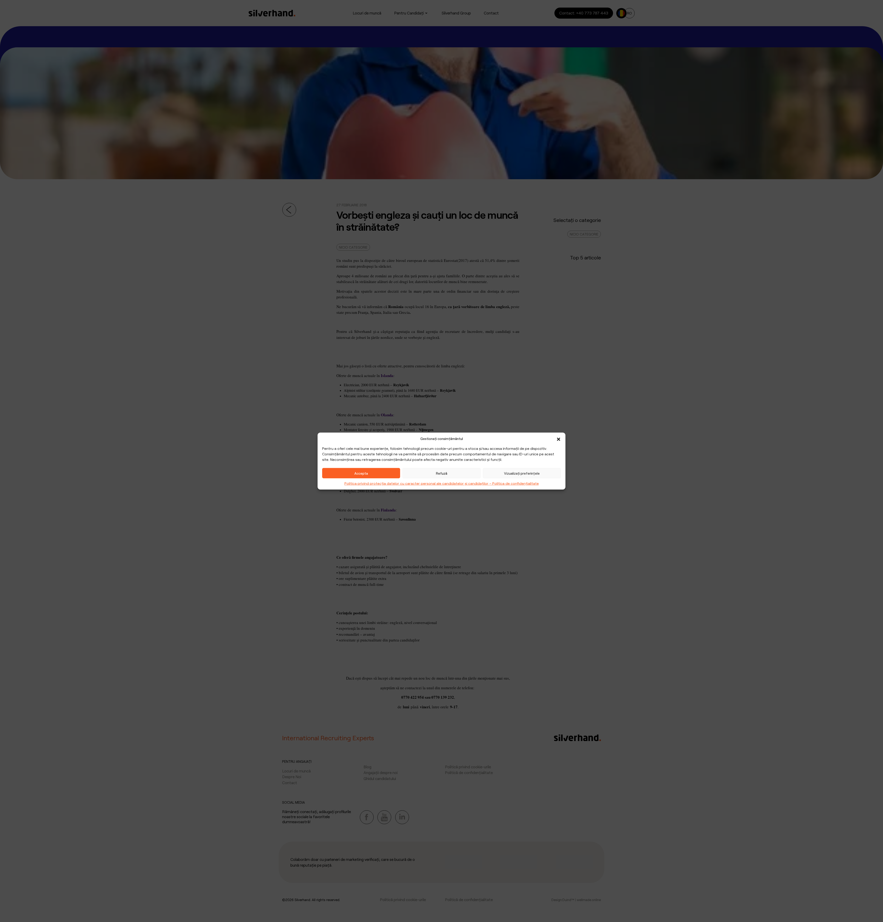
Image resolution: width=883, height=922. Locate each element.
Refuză (441, 473)
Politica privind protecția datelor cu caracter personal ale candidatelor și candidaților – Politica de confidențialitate (441, 483)
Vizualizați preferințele (522, 473)
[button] (558, 438)
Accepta (361, 473)
